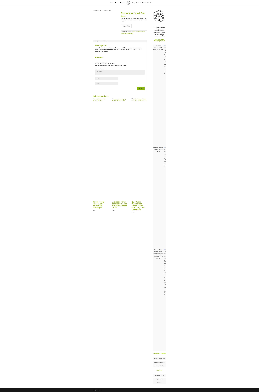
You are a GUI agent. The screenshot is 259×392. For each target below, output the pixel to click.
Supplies (122, 2)
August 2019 (159, 379)
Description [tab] (97, 41)
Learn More (126, 26)
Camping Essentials (159, 362)
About (116, 2)
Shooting (123, 33)
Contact (138, 2)
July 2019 (159, 382)
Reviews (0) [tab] (105, 41)
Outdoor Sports (141, 31)
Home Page (98, 10)
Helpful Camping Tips (159, 358)
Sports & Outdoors (129, 33)
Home (111, 2)
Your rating (98, 69)
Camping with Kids (159, 366)
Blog (133, 2)
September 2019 (159, 375)
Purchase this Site (147, 2)
